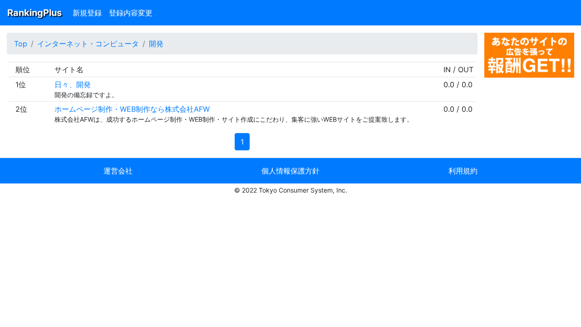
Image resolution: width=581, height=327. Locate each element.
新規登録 (87, 12)
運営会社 (118, 170)
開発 (156, 43)
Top (20, 43)
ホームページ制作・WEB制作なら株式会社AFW (132, 109)
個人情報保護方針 (290, 170)
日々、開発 (72, 84)
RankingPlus (34, 12)
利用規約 (463, 170)
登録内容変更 (131, 12)
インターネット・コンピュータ (88, 43)
